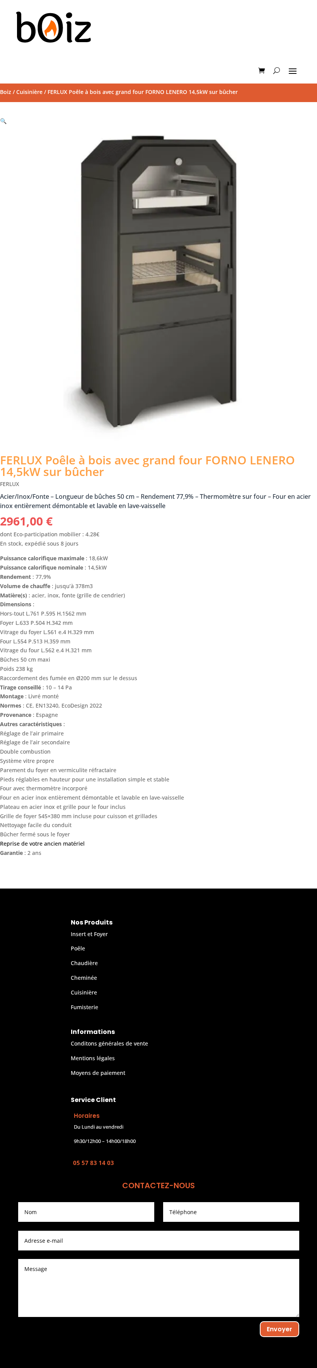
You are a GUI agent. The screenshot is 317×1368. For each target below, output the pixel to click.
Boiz (5, 92)
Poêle (78, 948)
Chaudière (84, 963)
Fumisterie (84, 1007)
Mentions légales (93, 1058)
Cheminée (84, 977)
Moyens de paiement (98, 1072)
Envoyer (279, 1329)
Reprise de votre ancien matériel (42, 843)
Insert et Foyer (89, 934)
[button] (3, 121)
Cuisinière (29, 92)
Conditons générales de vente (109, 1043)
